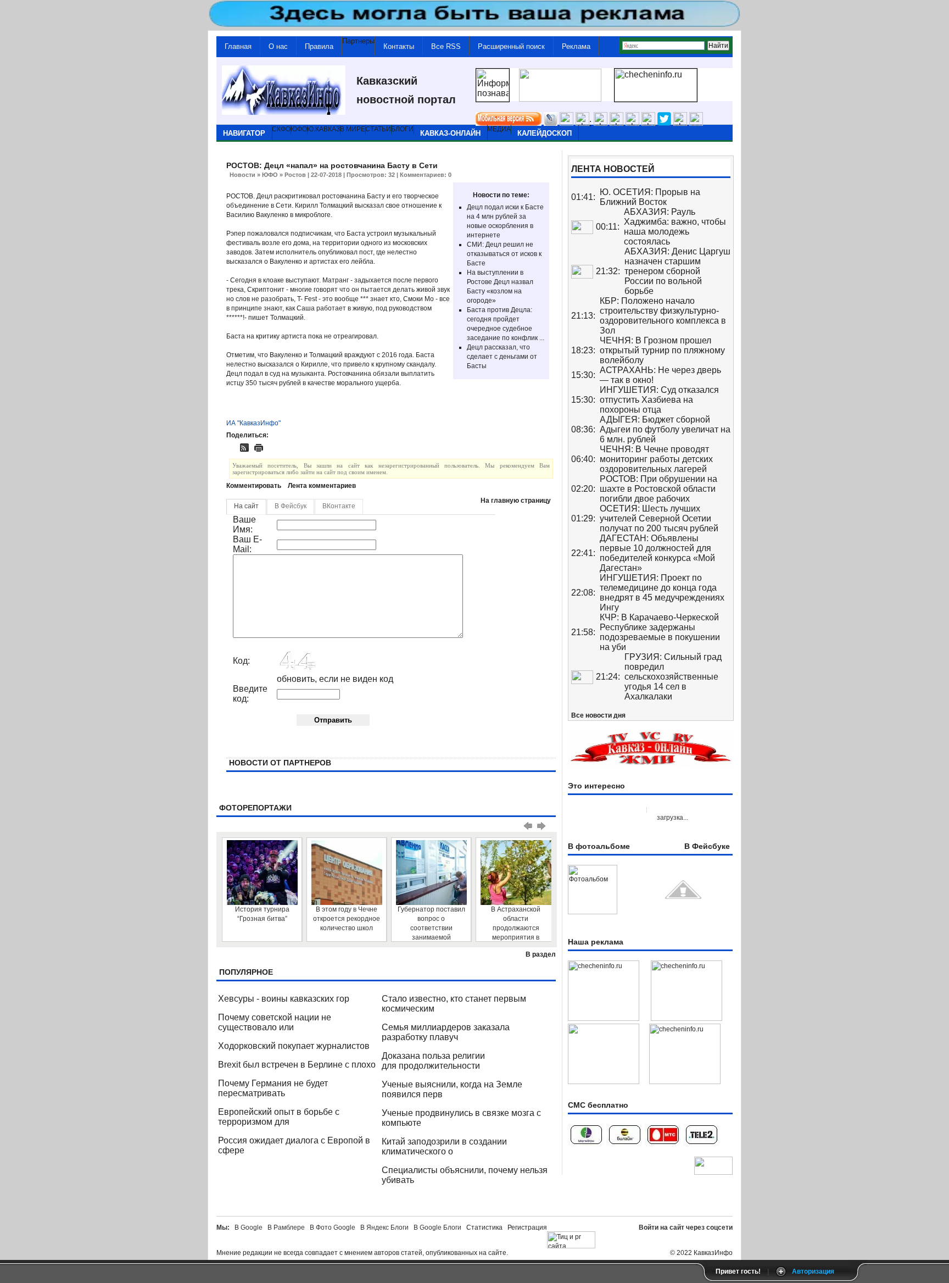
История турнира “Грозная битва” (262, 914)
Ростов (295, 174)
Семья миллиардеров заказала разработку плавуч (446, 1032)
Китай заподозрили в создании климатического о (444, 1146)
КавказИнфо (713, 1253)
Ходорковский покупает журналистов (294, 1046)
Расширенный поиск (511, 46)
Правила (319, 46)
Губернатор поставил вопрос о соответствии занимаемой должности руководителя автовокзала (431, 923)
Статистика (486, 1227)
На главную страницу (516, 500)
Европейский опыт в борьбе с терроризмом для (278, 1116)
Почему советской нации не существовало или (274, 1022)
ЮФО (270, 174)
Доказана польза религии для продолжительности (433, 1060)
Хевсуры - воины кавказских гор (283, 998)
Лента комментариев (322, 486)
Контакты (398, 46)
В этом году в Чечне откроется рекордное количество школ (346, 919)
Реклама (576, 46)
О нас (278, 46)
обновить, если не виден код (335, 679)
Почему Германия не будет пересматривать (273, 1088)
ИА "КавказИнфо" (253, 423)
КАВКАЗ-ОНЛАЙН (450, 133)
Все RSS (446, 46)
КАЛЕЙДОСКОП (544, 133)
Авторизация (813, 1271)
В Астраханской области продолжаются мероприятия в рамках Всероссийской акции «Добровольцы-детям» (515, 923)
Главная (238, 46)
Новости (242, 174)
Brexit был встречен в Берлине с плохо (297, 1064)
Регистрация (527, 1227)
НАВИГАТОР (244, 133)
